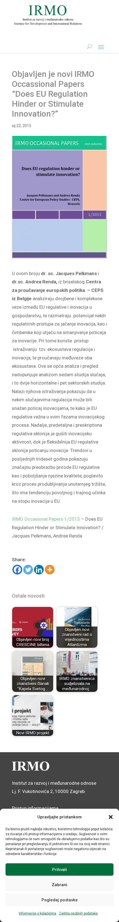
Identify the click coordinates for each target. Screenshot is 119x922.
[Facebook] (17, 569)
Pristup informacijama (35, 808)
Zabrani (59, 884)
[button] (110, 817)
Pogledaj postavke (60, 899)
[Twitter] (28, 569)
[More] (50, 569)
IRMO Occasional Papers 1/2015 (46, 519)
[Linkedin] (39, 569)
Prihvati (59, 869)
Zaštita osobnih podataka (78, 913)
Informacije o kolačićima (37, 913)
